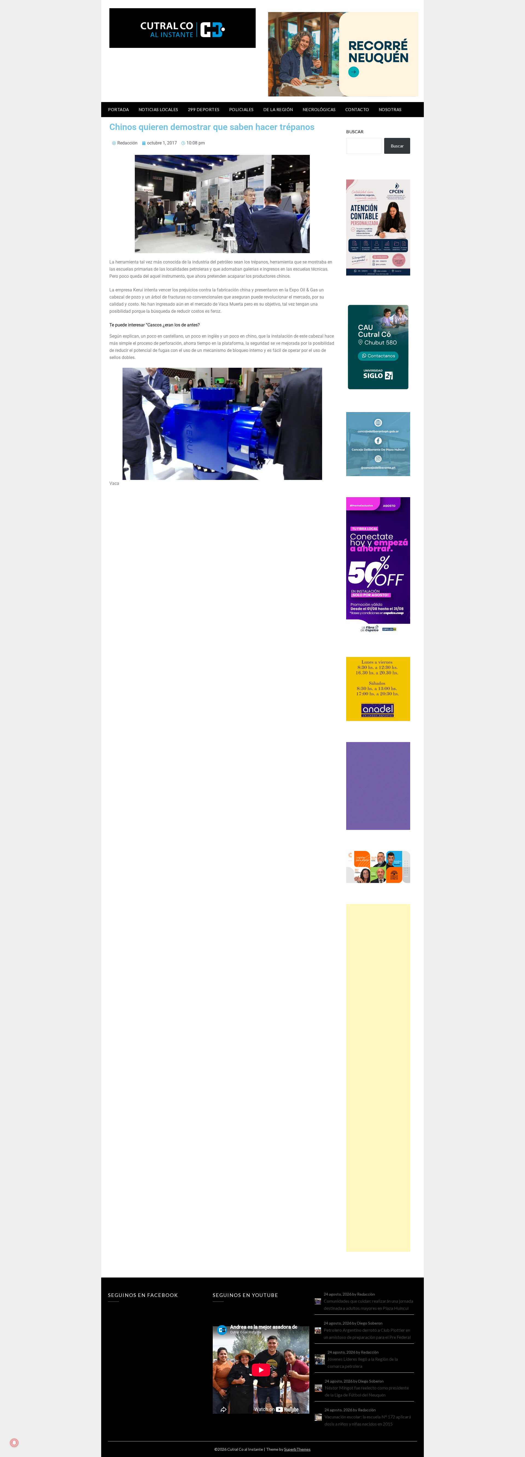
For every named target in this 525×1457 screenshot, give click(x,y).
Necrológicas (319, 109)
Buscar (354, 131)
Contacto (357, 109)
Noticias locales (158, 109)
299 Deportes (204, 109)
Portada (118, 109)
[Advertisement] (378, 1078)
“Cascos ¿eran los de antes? (173, 325)
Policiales (241, 109)
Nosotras (390, 109)
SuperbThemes (297, 1449)
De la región (278, 109)
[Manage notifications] (14, 1442)
